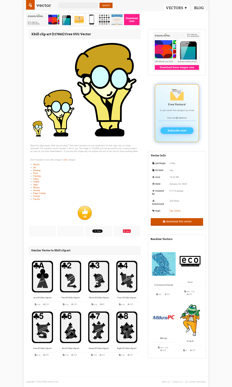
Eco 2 (190, 282)
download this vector (179, 221)
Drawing (36, 170)
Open (35, 185)
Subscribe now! (177, 130)
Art (66, 160)
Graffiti (36, 182)
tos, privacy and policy (195, 382)
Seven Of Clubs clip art (99, 348)
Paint (35, 173)
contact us (177, 382)
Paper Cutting (39, 193)
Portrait (36, 196)
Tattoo (36, 179)
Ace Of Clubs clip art (42, 298)
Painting (37, 176)
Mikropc (163, 338)
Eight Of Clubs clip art (126, 348)
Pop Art (36, 199)
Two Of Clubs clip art (70, 298)
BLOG (199, 8)
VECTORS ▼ (177, 8)
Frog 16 (190, 341)
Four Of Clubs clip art (126, 298)
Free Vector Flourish (164, 285)
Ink (34, 167)
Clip (171, 211)
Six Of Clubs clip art (70, 348)
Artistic (36, 164)
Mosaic (36, 187)
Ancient (36, 190)
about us (166, 382)
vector (43, 5)
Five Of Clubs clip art (42, 348)
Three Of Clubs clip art (99, 298)
